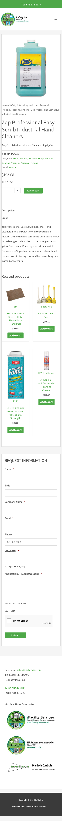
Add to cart (33, 190)
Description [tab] (8, 210)
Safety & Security (18, 105)
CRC (15, 401)
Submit (15, 635)
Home (5, 105)
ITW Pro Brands (46, 373)
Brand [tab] (5, 217)
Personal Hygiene (20, 109)
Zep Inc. (13, 167)
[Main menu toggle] (56, 18)
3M (15, 306)
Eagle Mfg (46, 306)
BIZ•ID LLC (45, 806)
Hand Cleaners (20, 158)
